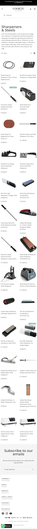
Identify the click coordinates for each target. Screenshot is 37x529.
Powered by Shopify (22, 521)
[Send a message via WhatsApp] (3, 526)
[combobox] (16, 15)
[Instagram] (6, 513)
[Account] (30, 9)
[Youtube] (10, 513)
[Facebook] (3, 513)
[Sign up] (33, 469)
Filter (5, 53)
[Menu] (2, 9)
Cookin (15, 521)
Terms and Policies (19, 525)
